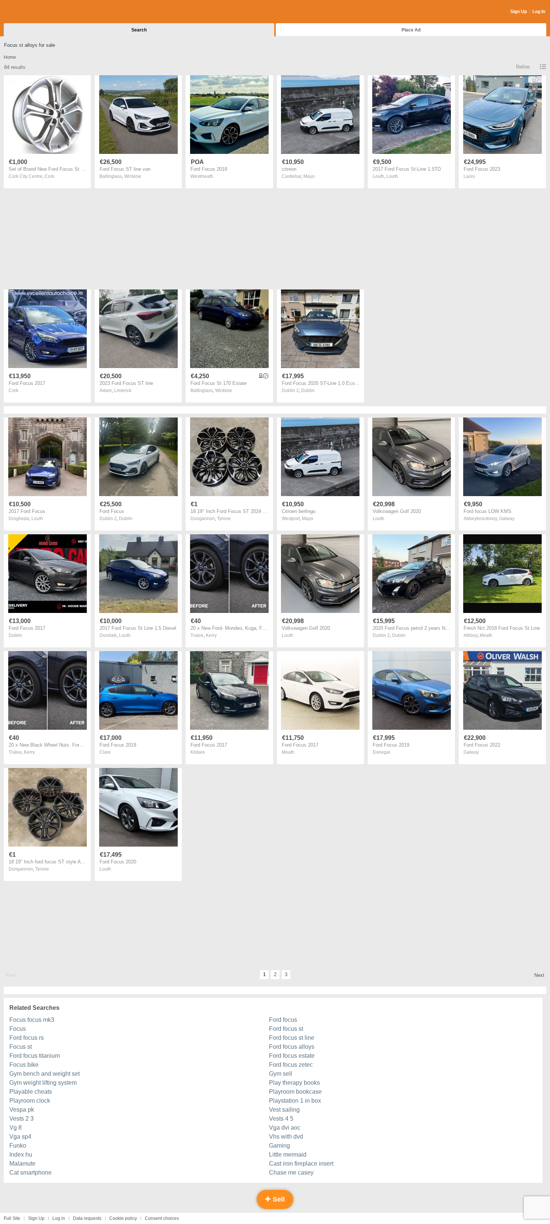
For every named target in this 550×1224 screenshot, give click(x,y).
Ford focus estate (292, 1056)
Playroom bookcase (295, 1091)
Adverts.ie (33, 12)
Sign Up (518, 11)
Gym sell (280, 1073)
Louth (392, 176)
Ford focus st (286, 1029)
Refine (523, 67)
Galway (506, 518)
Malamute (22, 1163)
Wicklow (132, 176)
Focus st (20, 1047)
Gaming (279, 1145)
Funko (17, 1145)
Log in (58, 1218)
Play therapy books (294, 1082)
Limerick (122, 390)
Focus (17, 1029)
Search (139, 30)
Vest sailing (284, 1109)
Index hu (20, 1154)
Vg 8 (15, 1127)
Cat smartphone (30, 1172)
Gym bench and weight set (44, 1073)
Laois (469, 176)
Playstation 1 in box (295, 1100)
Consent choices (162, 1218)
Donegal (381, 752)
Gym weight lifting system (43, 1082)
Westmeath (201, 176)
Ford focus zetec (291, 1064)
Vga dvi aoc (284, 1127)
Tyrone (224, 518)
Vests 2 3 (21, 1118)
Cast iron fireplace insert (301, 1163)
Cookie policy (123, 1218)
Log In (538, 11)
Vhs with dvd (286, 1136)
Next (539, 975)
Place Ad (411, 30)
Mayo (309, 176)
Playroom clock (29, 1100)
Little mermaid (287, 1154)
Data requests (87, 1218)
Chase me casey (291, 1172)
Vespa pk (21, 1109)
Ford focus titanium (34, 1056)
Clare (105, 752)
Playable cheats (30, 1091)
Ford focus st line (291, 1038)
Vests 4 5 (281, 1118)
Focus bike (24, 1064)
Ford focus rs (26, 1038)
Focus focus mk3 (31, 1020)
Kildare (197, 752)
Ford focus (283, 1020)
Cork (49, 176)
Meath (486, 635)
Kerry (211, 635)
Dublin (308, 390)
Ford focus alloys (291, 1047)
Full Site (12, 1218)
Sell (278, 1199)
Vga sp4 (20, 1136)
